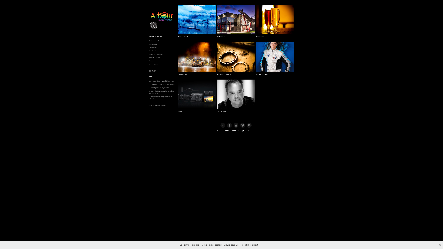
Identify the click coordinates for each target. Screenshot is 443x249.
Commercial (153, 47)
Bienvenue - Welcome (155, 36)
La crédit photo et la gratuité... (159, 88)
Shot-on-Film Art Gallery (157, 106)
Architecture (153, 44)
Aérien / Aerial (154, 41)
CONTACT (152, 71)
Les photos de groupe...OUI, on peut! (161, 81)
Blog (150, 77)
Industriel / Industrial (156, 54)
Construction (153, 51)
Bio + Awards (153, 64)
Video (151, 61)
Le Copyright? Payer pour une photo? (162, 84)
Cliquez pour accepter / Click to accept (241, 245)
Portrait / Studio (154, 57)
